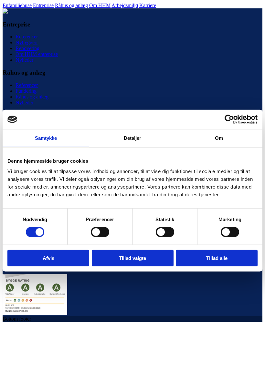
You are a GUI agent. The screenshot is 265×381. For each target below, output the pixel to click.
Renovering (27, 48)
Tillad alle (217, 258)
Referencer (27, 36)
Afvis (48, 258)
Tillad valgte (132, 258)
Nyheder (24, 60)
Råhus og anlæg (71, 5)
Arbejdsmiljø (124, 5)
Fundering (26, 91)
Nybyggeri (26, 42)
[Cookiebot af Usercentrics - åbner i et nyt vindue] (229, 119)
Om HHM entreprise (37, 54)
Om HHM (100, 5)
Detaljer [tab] (133, 138)
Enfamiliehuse (17, 5)
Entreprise (43, 5)
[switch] (100, 232)
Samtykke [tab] (46, 138)
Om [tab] (219, 138)
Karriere (147, 5)
